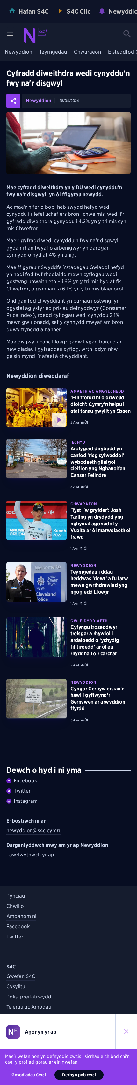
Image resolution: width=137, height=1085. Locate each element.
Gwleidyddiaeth (88, 621)
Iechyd (78, 442)
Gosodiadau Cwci (28, 1074)
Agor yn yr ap (40, 1032)
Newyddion (18, 52)
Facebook (25, 781)
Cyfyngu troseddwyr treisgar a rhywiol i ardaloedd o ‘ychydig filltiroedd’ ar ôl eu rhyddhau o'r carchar (94, 640)
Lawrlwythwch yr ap (30, 855)
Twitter (22, 791)
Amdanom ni (21, 916)
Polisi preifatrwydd (28, 997)
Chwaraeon (87, 52)
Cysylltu (15, 986)
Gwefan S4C (20, 976)
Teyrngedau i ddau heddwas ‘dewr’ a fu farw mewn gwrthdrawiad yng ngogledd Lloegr (99, 582)
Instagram (26, 801)
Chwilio (15, 906)
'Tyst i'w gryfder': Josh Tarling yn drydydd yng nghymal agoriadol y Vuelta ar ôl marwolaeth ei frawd (100, 523)
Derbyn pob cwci (79, 1074)
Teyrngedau (53, 52)
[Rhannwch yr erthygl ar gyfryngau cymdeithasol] (13, 101)
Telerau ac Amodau (28, 1007)
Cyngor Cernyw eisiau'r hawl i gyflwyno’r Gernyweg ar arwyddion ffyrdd (97, 699)
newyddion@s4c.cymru (33, 830)
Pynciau (15, 896)
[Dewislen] (10, 34)
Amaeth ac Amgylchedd (97, 391)
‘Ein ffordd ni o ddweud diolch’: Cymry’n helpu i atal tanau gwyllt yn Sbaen (100, 404)
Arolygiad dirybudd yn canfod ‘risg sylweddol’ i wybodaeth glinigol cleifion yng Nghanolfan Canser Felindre (98, 462)
